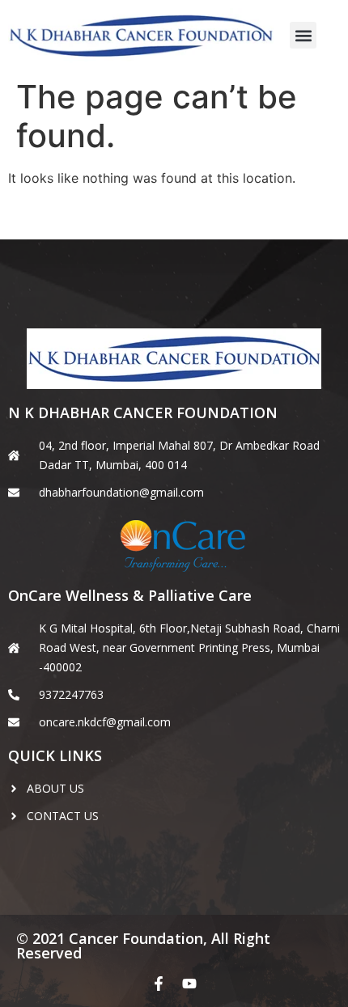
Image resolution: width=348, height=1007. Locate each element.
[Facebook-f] (158, 983)
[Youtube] (189, 983)
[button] (303, 35)
